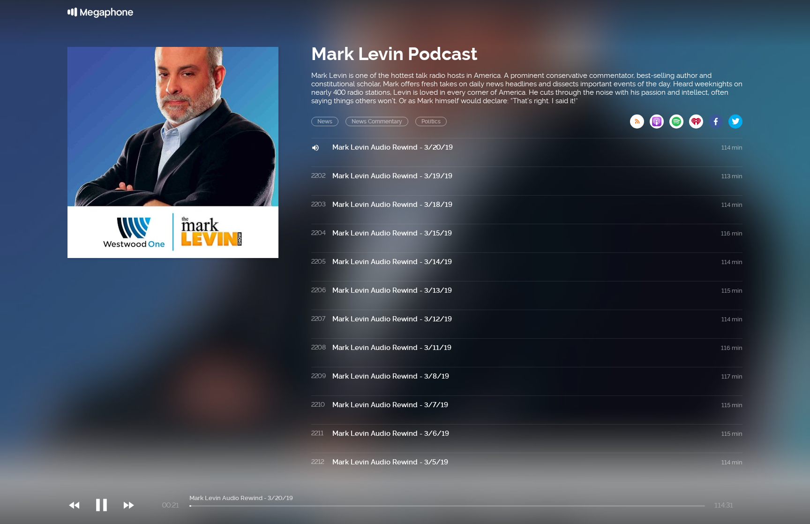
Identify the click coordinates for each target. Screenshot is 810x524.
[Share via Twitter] (735, 118)
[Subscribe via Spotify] (679, 118)
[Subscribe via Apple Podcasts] (659, 118)
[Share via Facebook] (718, 118)
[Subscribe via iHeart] (699, 118)
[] (106, 486)
